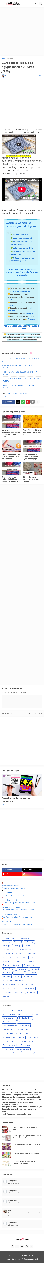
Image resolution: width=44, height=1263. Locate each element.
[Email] (32, 402)
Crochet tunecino (24, 1030)
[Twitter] (18, 402)
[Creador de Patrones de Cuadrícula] (22, 785)
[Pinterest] (28, 402)
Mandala (22, 969)
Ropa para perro (10, 988)
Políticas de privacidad (30, 1259)
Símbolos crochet (9, 1041)
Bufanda (28, 946)
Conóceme (16, 1259)
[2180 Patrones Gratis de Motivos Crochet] (6, 1129)
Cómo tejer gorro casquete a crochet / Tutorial (31, 479)
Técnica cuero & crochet (11, 1053)
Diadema (7, 961)
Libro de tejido (33, 1037)
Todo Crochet (7, 893)
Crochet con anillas (10, 1026)
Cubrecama (21, 957)
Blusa (18, 942)
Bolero (29, 942)
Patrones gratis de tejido (26, 1255)
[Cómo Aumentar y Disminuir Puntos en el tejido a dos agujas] (33, 446)
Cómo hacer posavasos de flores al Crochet (19, 924)
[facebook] (12, 1246)
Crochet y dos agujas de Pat (19, 291)
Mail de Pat (8, 969)
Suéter (7, 992)
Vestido (31, 992)
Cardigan (8, 953)
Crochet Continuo (25, 1018)
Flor (6, 965)
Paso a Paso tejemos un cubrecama (26, 1144)
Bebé (7, 942)
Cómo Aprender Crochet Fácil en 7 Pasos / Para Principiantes (11, 457)
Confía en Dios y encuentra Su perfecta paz (19, 903)
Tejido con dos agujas (32, 393)
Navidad (31, 973)
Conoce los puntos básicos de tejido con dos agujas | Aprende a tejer (11, 479)
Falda (30, 961)
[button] (3, 3)
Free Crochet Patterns (10, 915)
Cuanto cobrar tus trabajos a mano (15, 1033)
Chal (19, 953)
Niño (17, 977)
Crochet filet (24, 1026)
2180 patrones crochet (22, 238)
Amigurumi (8, 938)
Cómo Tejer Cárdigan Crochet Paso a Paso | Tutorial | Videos (27, 1137)
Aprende (10, 59)
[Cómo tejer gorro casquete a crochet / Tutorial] (33, 468)
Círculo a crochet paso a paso (13, 888)
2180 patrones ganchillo (23, 248)
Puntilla (19, 980)
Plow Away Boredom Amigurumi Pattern (18, 917)
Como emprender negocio (12, 1010)
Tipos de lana (8, 1049)
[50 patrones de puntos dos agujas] (6, 1155)
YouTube (11, 305)
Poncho (7, 980)
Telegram (31, 319)
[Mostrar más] (37, 402)
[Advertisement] (22, 31)
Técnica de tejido (30, 1053)
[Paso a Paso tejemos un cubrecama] (6, 1146)
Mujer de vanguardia (10, 900)
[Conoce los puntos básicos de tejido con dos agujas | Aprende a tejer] (11, 468)
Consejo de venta (9, 1018)
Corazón (7, 957)
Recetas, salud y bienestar (12, 907)
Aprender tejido (18, 393)
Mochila (7, 973)
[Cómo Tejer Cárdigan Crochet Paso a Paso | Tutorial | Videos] (6, 1138)
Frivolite (21, 1037)
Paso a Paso (6, 922)
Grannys (29, 965)
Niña (6, 977)
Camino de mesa (24, 949)
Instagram (30, 314)
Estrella (19, 961)
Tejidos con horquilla (10, 1045)
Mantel (35, 969)
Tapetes (19, 992)
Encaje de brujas (9, 1037)
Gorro (16, 965)
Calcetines (8, 949)
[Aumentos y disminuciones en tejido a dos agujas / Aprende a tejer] (11, 421)
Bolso (6, 946)
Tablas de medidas (26, 1041)
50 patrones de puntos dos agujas (26, 1153)
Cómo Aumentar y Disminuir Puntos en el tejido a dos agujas (31, 457)
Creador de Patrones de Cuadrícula (16, 800)
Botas (17, 946)
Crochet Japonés (9, 1022)
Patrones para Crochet (10, 886)
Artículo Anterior (9, 713)
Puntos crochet (28, 984)
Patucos (28, 977)
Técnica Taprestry (22, 1049)
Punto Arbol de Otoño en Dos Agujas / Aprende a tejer (32, 432)
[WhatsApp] (23, 402)
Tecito (10, 300)
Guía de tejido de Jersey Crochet (14, 895)
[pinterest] (27, 1246)
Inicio (3, 59)
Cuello (34, 957)
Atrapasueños (23, 938)
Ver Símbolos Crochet (15, 326)
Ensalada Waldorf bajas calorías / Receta (18, 910)
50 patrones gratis (20, 234)
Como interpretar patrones (12, 1014)
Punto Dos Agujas (11, 984)
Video (4, 396)
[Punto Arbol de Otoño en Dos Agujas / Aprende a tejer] (33, 421)
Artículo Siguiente (34, 713)
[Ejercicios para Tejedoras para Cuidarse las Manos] (6, 1164)
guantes (7, 996)
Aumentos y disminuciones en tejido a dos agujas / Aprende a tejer (11, 433)
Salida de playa (27, 988)
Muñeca (19, 973)
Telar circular (25, 1045)
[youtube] (22, 1246)
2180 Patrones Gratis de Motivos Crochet (25, 1128)
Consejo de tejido (32, 1014)
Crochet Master (24, 1022)
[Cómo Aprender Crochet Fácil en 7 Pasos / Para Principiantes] (11, 446)
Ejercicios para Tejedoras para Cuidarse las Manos (24, 1163)
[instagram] (31, 1246)
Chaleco (31, 953)
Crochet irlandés (9, 1030)
